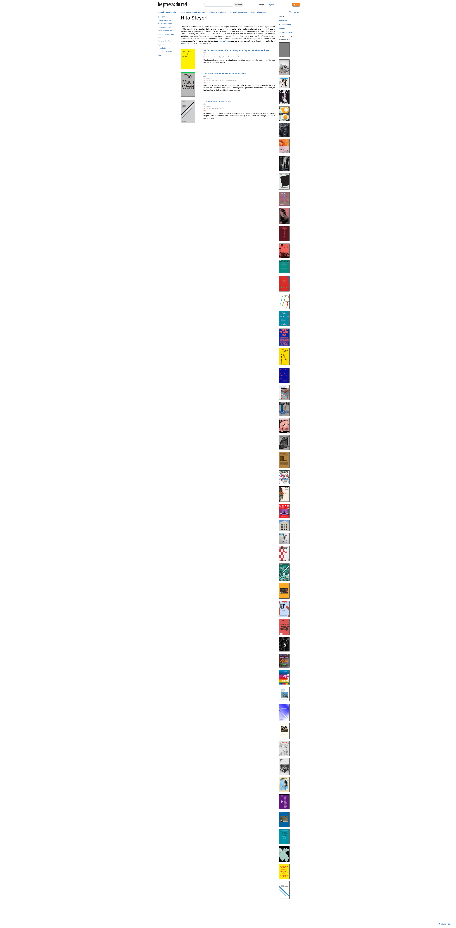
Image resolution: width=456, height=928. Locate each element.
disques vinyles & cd (166, 34)
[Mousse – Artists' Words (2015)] (285, 748)
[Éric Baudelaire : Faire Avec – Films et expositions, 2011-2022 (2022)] (285, 283)
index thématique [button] (258, 12)
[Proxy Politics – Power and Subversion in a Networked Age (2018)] (285, 553)
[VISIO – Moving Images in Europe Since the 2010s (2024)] (285, 163)
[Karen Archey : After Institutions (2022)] (285, 318)
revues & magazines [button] (238, 12)
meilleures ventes (165, 24)
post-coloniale (224, 41)
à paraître (162, 17)
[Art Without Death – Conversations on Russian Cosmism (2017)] (285, 572)
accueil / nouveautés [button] (167, 12)
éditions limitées (164, 41)
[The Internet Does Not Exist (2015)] (285, 712)
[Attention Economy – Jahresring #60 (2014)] (285, 802)
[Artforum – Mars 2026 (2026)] (285, 82)
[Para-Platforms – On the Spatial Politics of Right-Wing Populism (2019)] (285, 460)
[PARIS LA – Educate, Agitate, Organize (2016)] (285, 660)
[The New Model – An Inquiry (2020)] (285, 425)
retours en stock (164, 27)
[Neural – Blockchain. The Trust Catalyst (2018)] (285, 511)
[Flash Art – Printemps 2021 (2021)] (285, 409)
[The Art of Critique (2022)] (285, 301)
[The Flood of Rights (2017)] (285, 591)
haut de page (446, 924)
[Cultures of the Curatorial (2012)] (285, 854)
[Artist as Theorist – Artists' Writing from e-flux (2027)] (285, 50)
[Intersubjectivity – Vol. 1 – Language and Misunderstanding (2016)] (285, 644)
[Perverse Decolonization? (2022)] (285, 375)
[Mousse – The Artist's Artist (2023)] (285, 267)
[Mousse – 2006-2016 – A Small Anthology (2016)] (285, 627)
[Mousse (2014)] (285, 784)
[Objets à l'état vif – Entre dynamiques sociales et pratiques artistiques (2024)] (285, 181)
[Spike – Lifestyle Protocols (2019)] (285, 477)
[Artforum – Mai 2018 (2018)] (285, 525)
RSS (297, 5)
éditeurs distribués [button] (217, 12)
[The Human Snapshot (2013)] (285, 819)
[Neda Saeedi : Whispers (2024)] (285, 146)
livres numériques (165, 31)
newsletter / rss (164, 48)
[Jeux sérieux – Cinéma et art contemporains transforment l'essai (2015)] (285, 694)
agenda (161, 45)
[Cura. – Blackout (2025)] (285, 97)
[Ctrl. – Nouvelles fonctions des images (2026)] (285, 67)
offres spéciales (164, 20)
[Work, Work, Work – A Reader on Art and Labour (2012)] (285, 871)
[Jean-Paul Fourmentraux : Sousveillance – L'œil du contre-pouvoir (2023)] (285, 233)
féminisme (185, 43)
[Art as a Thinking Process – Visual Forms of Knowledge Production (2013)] (285, 836)
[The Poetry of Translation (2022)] (285, 337)
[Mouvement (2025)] (285, 113)
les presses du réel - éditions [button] (193, 12)
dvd (159, 38)
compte (295, 12)
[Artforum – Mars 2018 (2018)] (285, 538)
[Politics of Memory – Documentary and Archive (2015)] (285, 766)
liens (160, 55)
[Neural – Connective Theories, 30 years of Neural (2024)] (285, 199)
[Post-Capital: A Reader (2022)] (285, 392)
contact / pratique (165, 51)
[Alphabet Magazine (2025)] (285, 130)
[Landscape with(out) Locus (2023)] (285, 216)
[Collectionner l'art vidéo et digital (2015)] (285, 677)
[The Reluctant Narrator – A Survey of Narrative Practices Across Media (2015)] (285, 731)
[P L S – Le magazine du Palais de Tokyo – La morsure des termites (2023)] (285, 250)
